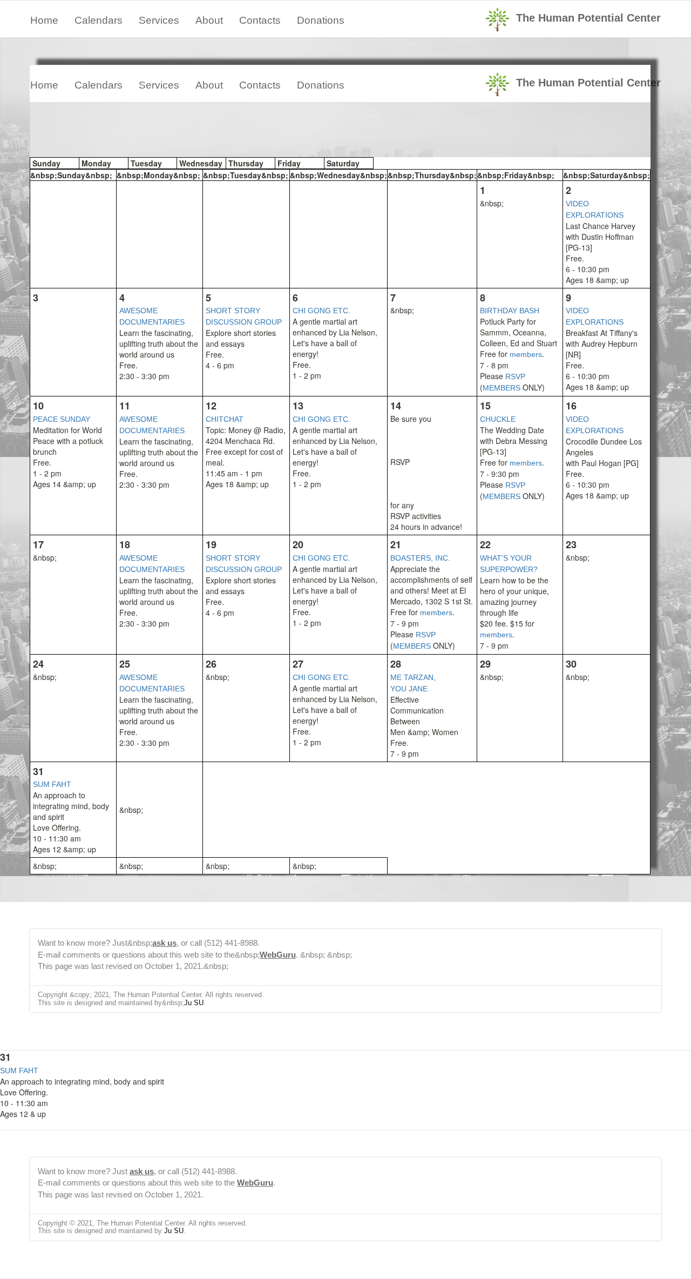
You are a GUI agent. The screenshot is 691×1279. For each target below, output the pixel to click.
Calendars (98, 20)
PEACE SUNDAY (61, 419)
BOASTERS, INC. (420, 558)
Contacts (260, 20)
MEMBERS (501, 387)
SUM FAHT (52, 784)
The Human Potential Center (588, 18)
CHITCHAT (224, 419)
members (526, 354)
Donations (320, 20)
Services (159, 20)
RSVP (515, 376)
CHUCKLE (498, 419)
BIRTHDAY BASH (509, 310)
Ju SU (194, 1003)
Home (44, 20)
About (209, 20)
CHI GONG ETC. (321, 310)
